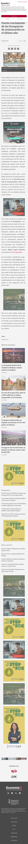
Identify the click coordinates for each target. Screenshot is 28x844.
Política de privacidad (22, 1)
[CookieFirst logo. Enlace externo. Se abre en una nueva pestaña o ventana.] (5, 3)
